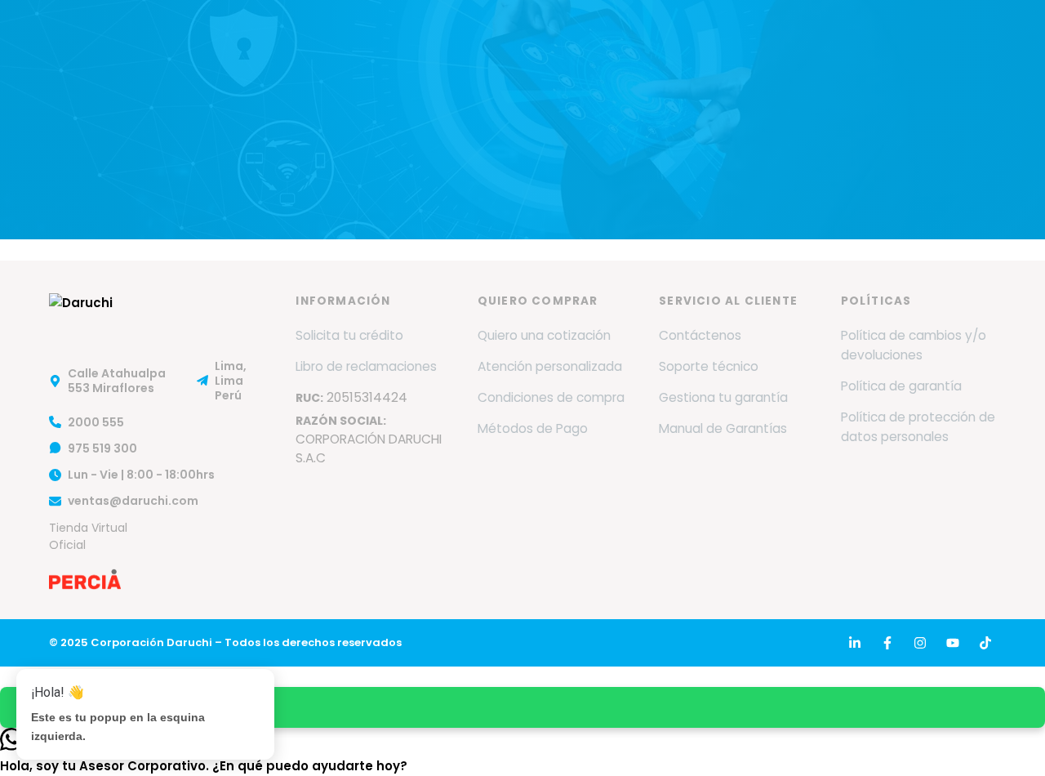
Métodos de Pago (533, 428)
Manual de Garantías (723, 428)
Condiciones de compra (551, 397)
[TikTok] (985, 642)
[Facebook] (887, 642)
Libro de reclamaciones (366, 366)
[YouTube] (952, 642)
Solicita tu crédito (349, 335)
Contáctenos (700, 335)
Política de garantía (901, 386)
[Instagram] (920, 642)
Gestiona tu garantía (723, 397)
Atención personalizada (550, 366)
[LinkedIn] (854, 642)
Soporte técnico (708, 366)
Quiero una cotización (544, 335)
